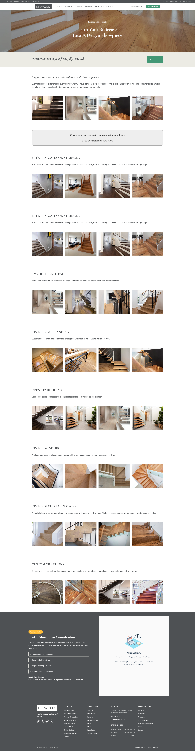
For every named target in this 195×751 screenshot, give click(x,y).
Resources (98, 6)
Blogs (89, 723)
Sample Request (92, 733)
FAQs (89, 727)
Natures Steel (68, 727)
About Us (90, 710)
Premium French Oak (70, 717)
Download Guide (143, 720)
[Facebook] (38, 721)
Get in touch (155, 59)
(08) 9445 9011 (36, 1)
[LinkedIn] (51, 721)
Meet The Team (92, 720)
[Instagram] (42, 721)
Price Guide (91, 730)
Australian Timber (70, 713)
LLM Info (66, 737)
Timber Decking (69, 730)
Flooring (67, 6)
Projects (90, 717)
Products (78, 6)
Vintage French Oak (70, 720)
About (59, 6)
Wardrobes (141, 713)
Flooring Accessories (70, 733)
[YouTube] (47, 721)
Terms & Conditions (152, 747)
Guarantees (91, 713)
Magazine (141, 717)
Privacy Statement (140, 747)
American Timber (69, 723)
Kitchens (141, 710)
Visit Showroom (152, 6)
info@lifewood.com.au (118, 719)
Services (88, 6)
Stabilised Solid (69, 710)
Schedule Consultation (145, 723)
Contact (109, 6)
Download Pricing (137, 6)
